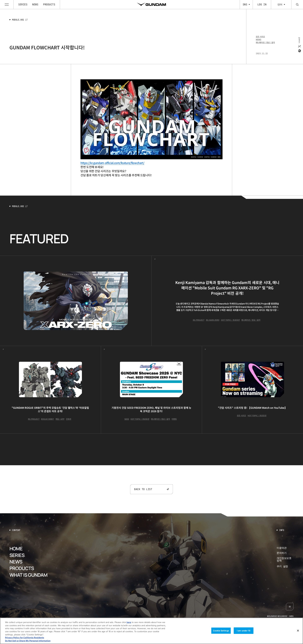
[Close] (297, 630)
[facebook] (299, 50)
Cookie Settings (221, 630)
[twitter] (299, 46)
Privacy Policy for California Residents (24, 637)
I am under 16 (243, 630)
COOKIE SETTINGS (285, 566)
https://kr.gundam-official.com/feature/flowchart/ (112, 163)
